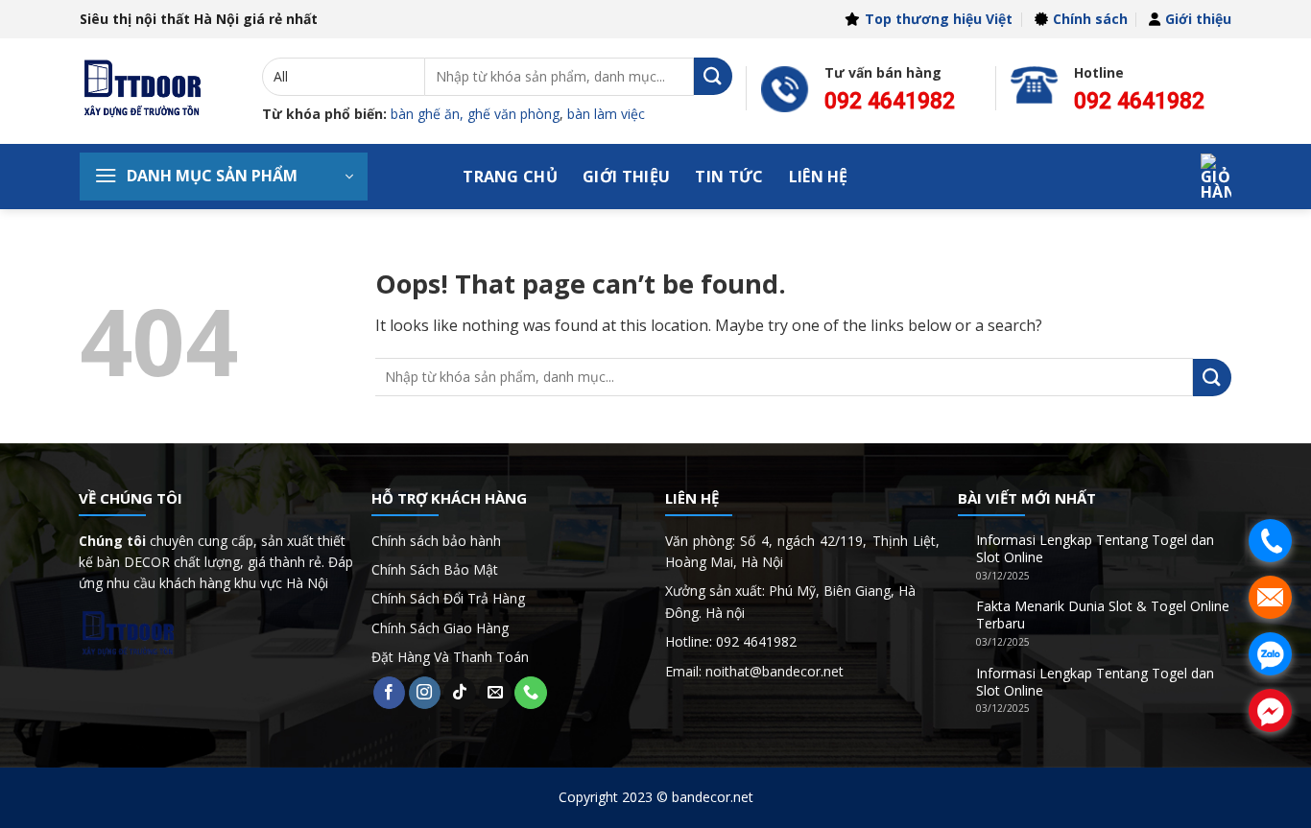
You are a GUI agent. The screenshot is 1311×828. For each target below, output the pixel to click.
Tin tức (729, 176)
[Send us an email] (495, 692)
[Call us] (530, 692)
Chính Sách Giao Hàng (440, 628)
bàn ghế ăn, (427, 114)
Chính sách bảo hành (436, 541)
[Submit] (713, 76)
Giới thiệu (1198, 19)
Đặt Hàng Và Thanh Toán (450, 657)
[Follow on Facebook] (389, 692)
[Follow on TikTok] (459, 692)
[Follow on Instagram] (425, 692)
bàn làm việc (606, 114)
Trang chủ (510, 176)
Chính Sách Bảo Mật (434, 569)
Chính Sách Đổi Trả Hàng (448, 598)
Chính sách (1090, 19)
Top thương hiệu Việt (939, 19)
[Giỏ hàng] (1216, 176)
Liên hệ (818, 176)
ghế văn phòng (513, 114)
